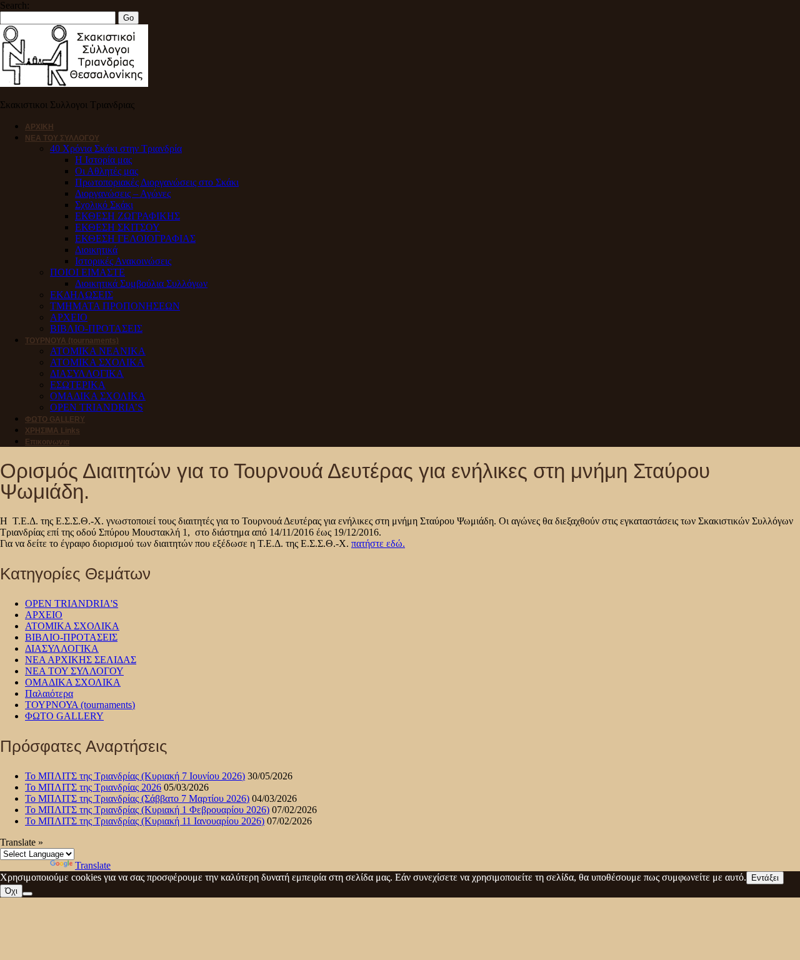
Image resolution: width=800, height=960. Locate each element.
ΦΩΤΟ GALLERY (55, 419)
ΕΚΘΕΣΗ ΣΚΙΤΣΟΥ (117, 227)
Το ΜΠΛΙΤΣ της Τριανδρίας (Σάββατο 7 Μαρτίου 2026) (137, 798)
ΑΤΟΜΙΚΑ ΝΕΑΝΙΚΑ (98, 351)
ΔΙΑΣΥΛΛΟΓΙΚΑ (87, 373)
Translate (93, 865)
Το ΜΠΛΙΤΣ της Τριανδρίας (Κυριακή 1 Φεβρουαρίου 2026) (147, 809)
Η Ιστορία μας (103, 159)
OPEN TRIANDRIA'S (71, 603)
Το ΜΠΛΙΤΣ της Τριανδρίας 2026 (93, 787)
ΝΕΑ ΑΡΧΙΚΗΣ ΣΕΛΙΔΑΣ (80, 659)
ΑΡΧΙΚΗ (39, 126)
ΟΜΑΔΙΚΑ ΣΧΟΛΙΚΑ (98, 396)
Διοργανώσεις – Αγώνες (123, 193)
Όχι (11, 891)
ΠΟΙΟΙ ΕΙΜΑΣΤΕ (87, 272)
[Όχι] (27, 894)
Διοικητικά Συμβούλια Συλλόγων (141, 283)
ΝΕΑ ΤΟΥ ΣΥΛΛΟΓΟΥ (62, 138)
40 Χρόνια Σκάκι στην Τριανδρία (116, 148)
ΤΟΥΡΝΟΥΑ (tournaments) (72, 340)
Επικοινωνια (47, 442)
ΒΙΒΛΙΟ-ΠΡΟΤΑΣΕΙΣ (96, 328)
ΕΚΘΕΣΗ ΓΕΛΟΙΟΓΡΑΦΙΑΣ (135, 238)
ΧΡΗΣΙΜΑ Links (52, 430)
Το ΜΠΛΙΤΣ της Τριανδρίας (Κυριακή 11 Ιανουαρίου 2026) (144, 821)
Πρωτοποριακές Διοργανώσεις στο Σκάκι (157, 182)
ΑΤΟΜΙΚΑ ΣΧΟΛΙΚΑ (97, 362)
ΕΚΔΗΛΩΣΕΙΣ (81, 294)
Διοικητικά (96, 249)
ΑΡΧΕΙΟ (69, 317)
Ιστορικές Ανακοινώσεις (123, 261)
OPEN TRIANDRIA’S (96, 407)
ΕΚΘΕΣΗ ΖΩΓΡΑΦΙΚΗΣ (127, 216)
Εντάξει (765, 877)
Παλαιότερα (49, 693)
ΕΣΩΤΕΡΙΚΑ (78, 384)
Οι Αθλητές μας (106, 171)
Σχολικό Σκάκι (104, 204)
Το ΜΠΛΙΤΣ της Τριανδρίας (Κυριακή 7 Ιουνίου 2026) (135, 776)
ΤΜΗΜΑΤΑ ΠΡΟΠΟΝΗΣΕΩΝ (115, 306)
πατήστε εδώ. (378, 543)
